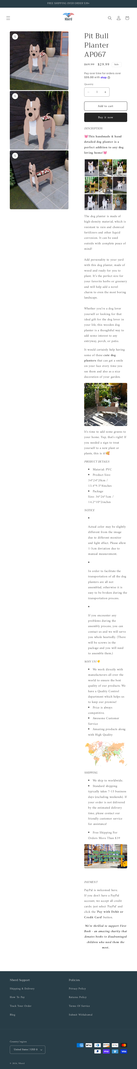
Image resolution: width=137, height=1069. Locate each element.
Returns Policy (78, 997)
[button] (8, 18)
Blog (12, 1014)
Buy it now (105, 117)
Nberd (21, 1063)
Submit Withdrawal (80, 1014)
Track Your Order (21, 1006)
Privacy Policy (77, 989)
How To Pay (17, 997)
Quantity (89, 84)
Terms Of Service (79, 1006)
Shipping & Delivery (22, 989)
